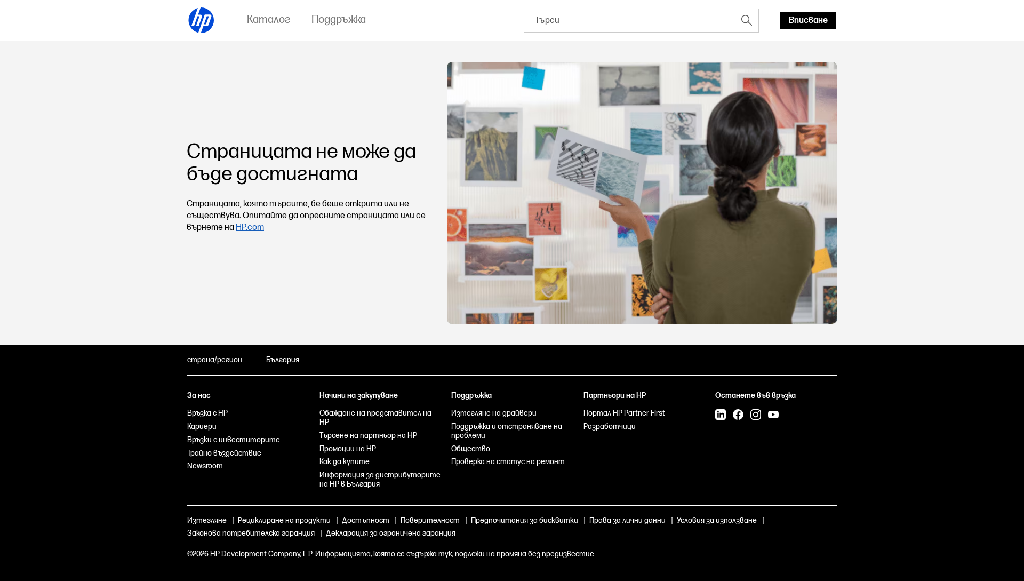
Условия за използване (717, 520)
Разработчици (609, 426)
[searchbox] (629, 20)
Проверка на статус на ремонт (508, 461)
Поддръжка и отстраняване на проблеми (506, 431)
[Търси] (746, 20)
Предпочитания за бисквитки (524, 520)
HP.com (250, 227)
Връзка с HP (207, 413)
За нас (199, 395)
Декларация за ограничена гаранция (390, 533)
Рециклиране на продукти (284, 520)
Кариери (202, 426)
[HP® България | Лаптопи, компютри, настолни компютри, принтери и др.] (201, 20)
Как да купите (344, 461)
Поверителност (430, 520)
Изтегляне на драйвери (494, 413)
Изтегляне (207, 520)
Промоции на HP (347, 448)
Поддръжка (471, 395)
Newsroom (205, 466)
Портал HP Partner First (624, 413)
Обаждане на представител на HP (375, 418)
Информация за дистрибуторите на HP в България (380, 480)
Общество (470, 448)
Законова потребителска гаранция (251, 533)
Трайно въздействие (224, 453)
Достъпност (365, 520)
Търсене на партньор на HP (368, 435)
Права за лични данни (627, 520)
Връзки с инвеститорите (233, 439)
